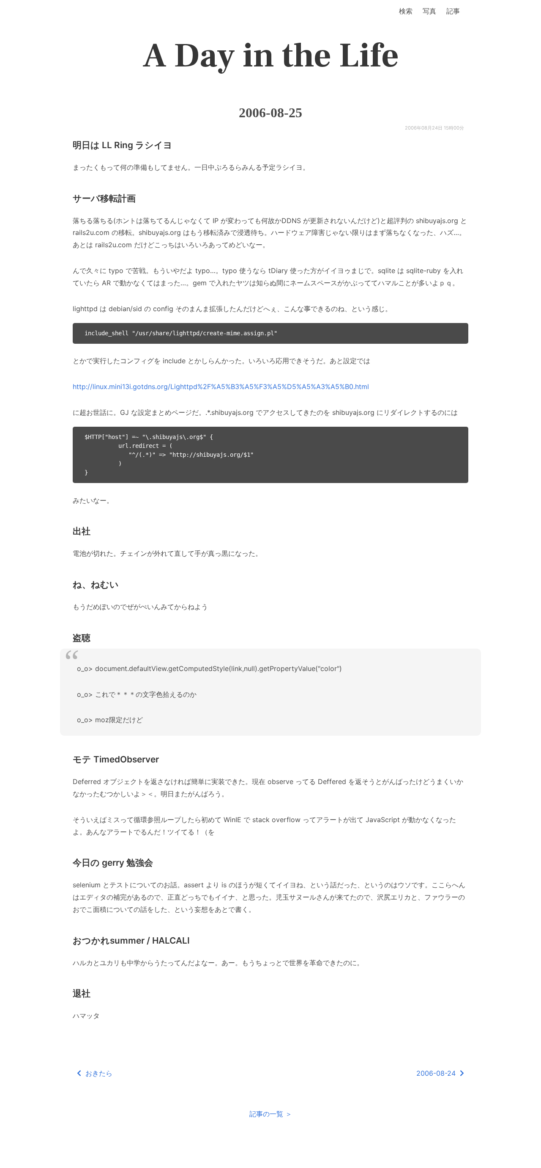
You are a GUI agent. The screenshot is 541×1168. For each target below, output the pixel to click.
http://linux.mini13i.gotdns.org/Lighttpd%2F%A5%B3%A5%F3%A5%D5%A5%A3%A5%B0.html (221, 386)
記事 (453, 11)
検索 (406, 11)
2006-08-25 (270, 112)
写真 (429, 11)
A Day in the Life (270, 56)
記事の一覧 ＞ (270, 1114)
